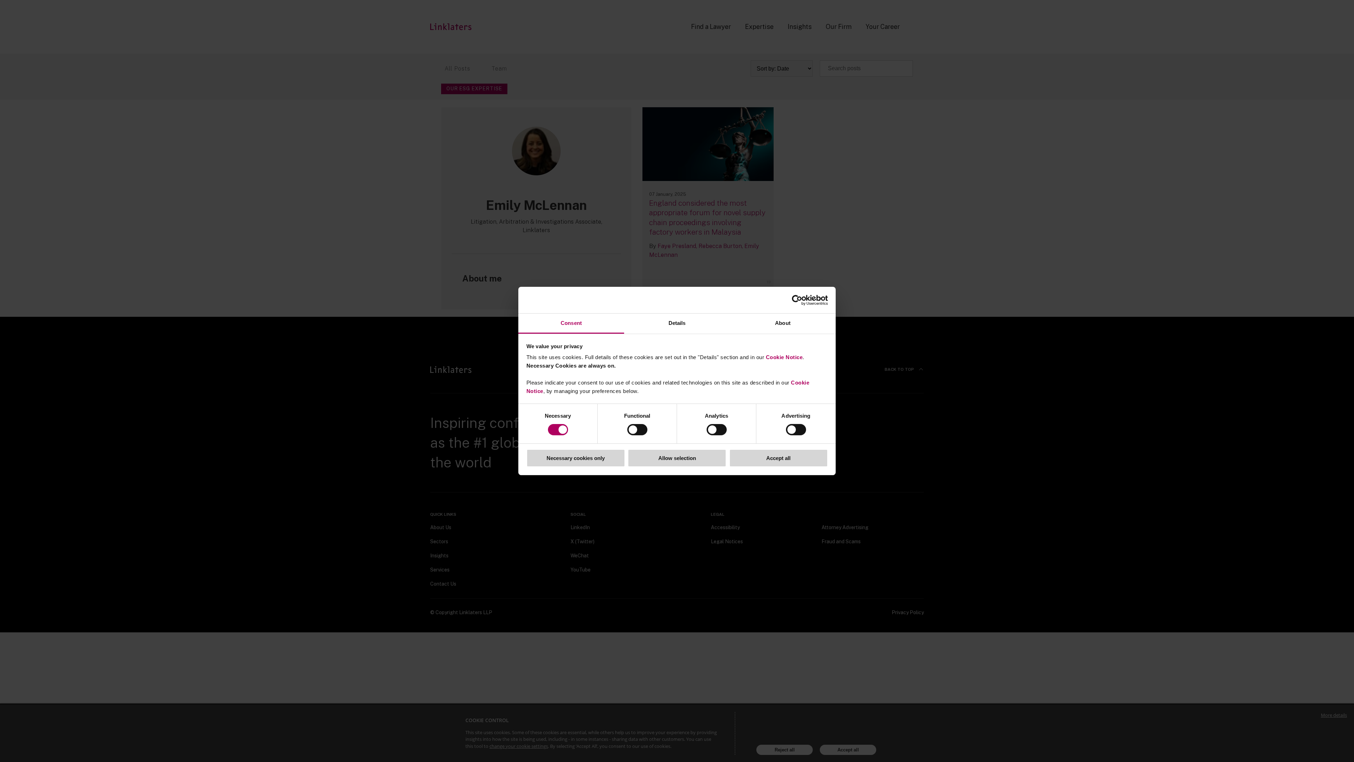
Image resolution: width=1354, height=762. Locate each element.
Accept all (778, 458)
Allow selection (677, 458)
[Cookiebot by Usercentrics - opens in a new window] (797, 300)
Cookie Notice (784, 357)
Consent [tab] (571, 323)
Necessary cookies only (576, 458)
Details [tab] (677, 323)
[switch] (637, 429)
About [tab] (783, 323)
